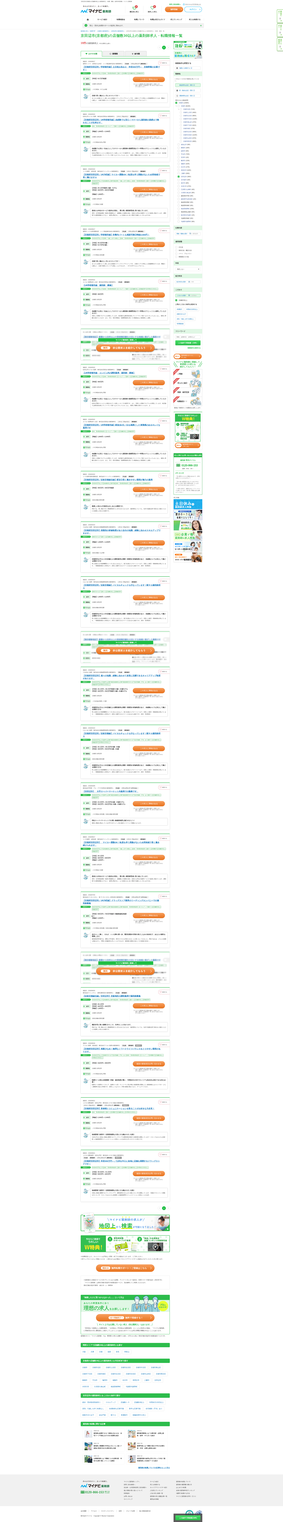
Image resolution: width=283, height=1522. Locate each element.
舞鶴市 (84, 1380)
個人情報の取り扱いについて (133, 1490)
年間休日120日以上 (156, 1402)
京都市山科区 (146, 1374)
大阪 (84, 1352)
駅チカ (113, 1415)
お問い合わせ (128, 1496)
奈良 (117, 1352)
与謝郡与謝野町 (131, 1386)
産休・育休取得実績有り (91, 1402)
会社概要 (83, 1511)
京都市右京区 (116, 1374)
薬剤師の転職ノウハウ (183, 1481)
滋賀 (109, 1352)
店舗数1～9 (125, 1402)
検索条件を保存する (194, 348)
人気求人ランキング (156, 1490)
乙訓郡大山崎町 (186, 189)
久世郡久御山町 (100, 1386)
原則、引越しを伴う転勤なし (93, 1409)
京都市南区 (101, 1374)
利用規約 (127, 1493)
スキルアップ (111, 1402)
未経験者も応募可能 (116, 1409)
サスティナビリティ (107, 1511)
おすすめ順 (92, 54)
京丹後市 (184, 180)
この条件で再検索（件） (188, 343)
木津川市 (85, 1386)
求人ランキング (176, 19)
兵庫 (92, 1352)
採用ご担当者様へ (175, 4)
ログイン (193, 9)
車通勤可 (124, 1415)
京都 (100, 1352)
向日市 (125, 1380)
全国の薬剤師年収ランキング (185, 1490)
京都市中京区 (141, 1367)
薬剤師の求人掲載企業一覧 (158, 1496)
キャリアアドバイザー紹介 (158, 1487)
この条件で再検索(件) (188, 1518)
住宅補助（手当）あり (154, 1409)
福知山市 (184, 144)
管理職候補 (180, 324)
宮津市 (183, 157)
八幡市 (146, 1380)
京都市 (84, 1367)
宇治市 (94, 1380)
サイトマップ (128, 1499)
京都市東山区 (156, 1367)
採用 (120, 1511)
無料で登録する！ (126, 1317)
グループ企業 (130, 1511)
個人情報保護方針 (145, 1511)
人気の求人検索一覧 (156, 1493)
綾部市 (183, 151)
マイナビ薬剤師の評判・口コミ (186, 1496)
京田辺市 (157, 1380)
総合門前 (102, 1415)
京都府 (181, 103)
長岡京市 (136, 1380)
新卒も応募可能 (135, 1409)
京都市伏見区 (131, 1374)
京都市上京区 (111, 1367)
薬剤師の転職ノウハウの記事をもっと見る (154, 1468)
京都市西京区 (161, 1374)
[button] (164, 63)
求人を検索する (195, 19)
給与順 (137, 54)
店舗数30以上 (139, 1402)
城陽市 (115, 1380)
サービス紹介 (102, 19)
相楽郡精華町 (116, 1386)
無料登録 (174, 9)
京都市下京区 (87, 1374)
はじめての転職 (181, 1487)
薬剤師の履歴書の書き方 (184, 1484)
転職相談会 (121, 19)
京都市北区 (96, 1367)
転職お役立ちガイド (157, 19)
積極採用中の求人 (139, 1415)
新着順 (115, 54)
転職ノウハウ (139, 19)
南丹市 (183, 183)
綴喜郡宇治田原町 (186, 199)
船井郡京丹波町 (186, 215)
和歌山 (126, 1352)
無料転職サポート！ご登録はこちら (124, 1268)
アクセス (94, 1511)
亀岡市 (104, 1380)
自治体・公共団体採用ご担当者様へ (135, 1487)
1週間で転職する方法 (183, 1493)
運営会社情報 (154, 1499)
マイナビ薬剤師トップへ (132, 1481)
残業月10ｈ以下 (88, 1415)
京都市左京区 (126, 1367)
